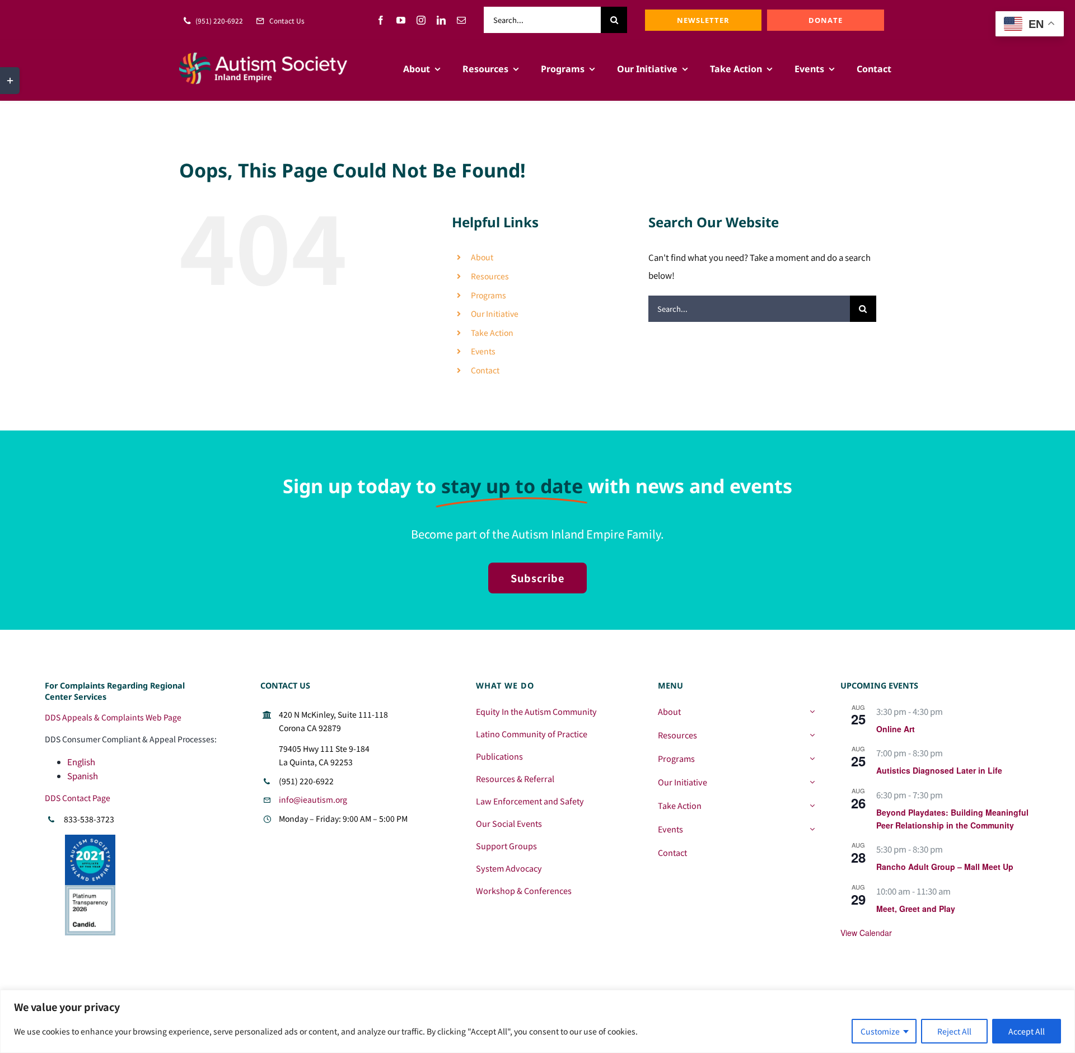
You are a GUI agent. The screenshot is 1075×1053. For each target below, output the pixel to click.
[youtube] (400, 20)
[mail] (461, 20)
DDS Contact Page (77, 797)
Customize (880, 1031)
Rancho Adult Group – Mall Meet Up (944, 866)
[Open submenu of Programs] (812, 758)
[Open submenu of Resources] (812, 735)
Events (483, 351)
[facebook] (380, 20)
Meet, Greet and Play (915, 908)
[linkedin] (441, 20)
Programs (488, 295)
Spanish (82, 775)
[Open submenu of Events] (812, 829)
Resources (490, 276)
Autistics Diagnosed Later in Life (939, 770)
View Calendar (866, 932)
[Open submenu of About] (812, 711)
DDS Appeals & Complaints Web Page (113, 717)
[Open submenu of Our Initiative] (812, 782)
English (81, 761)
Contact (485, 370)
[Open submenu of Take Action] (812, 806)
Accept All (1026, 1031)
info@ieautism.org (313, 799)
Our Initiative (494, 313)
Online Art (895, 728)
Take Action (492, 332)
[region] (537, 1021)
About (482, 257)
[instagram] (421, 20)
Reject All (954, 1031)
